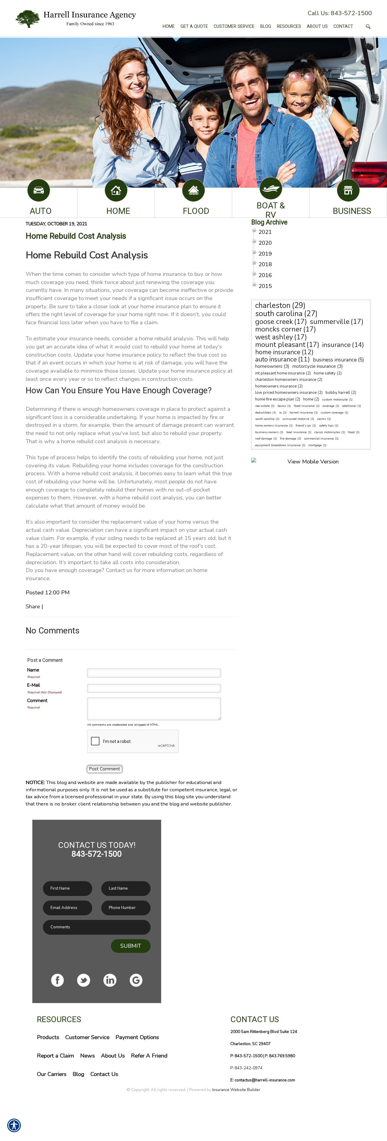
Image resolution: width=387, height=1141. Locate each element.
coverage (328, 406)
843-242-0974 (248, 1068)
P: (232, 1068)
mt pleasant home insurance (280, 373)
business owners (266, 432)
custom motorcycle (335, 399)
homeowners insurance (276, 386)
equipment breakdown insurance (278, 445)
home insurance (278, 352)
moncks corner (278, 329)
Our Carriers (52, 1074)
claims (321, 419)
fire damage (288, 438)
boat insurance (296, 432)
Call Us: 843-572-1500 (340, 13)
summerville (330, 321)
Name (33, 670)
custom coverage (332, 412)
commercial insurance (319, 438)
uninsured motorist (295, 419)
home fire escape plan (274, 399)
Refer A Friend (149, 1056)
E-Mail (33, 685)
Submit (130, 946)
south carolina (279, 314)
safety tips (326, 425)
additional (349, 406)
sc (280, 412)
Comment (37, 701)
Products (48, 1037)
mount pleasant (280, 344)
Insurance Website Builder (236, 1090)
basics (282, 406)
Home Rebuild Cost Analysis (76, 236)
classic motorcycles (327, 432)
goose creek (274, 321)
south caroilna (265, 419)
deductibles (263, 412)
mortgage (315, 445)
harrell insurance (301, 412)
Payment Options (137, 1037)
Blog (78, 1074)
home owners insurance (271, 425)
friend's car (303, 425)
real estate (262, 406)
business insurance (335, 359)
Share (33, 606)
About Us (113, 1056)
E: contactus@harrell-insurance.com (262, 1080)
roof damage (263, 438)
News (87, 1056)
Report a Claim (55, 1056)
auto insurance (276, 359)
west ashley (274, 337)
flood (351, 432)
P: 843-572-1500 (246, 1056)
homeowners (268, 366)
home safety (325, 373)
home (308, 399)
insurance (336, 344)
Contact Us (104, 1074)
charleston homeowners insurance (285, 379)
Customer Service (87, 1037)
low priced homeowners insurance (286, 392)
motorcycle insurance (314, 366)
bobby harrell (338, 392)
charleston (273, 305)
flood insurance (304, 406)
